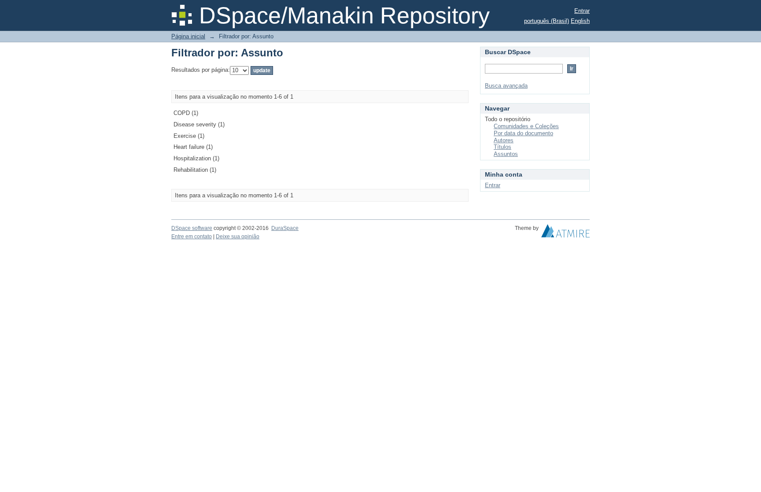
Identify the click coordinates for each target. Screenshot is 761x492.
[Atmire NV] (565, 233)
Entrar (582, 10)
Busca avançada (506, 85)
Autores (503, 140)
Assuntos (506, 154)
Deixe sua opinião (237, 236)
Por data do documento (523, 133)
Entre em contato (191, 236)
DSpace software (191, 228)
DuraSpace (285, 228)
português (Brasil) (546, 21)
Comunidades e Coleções (526, 126)
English (580, 21)
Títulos (502, 147)
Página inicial (188, 36)
